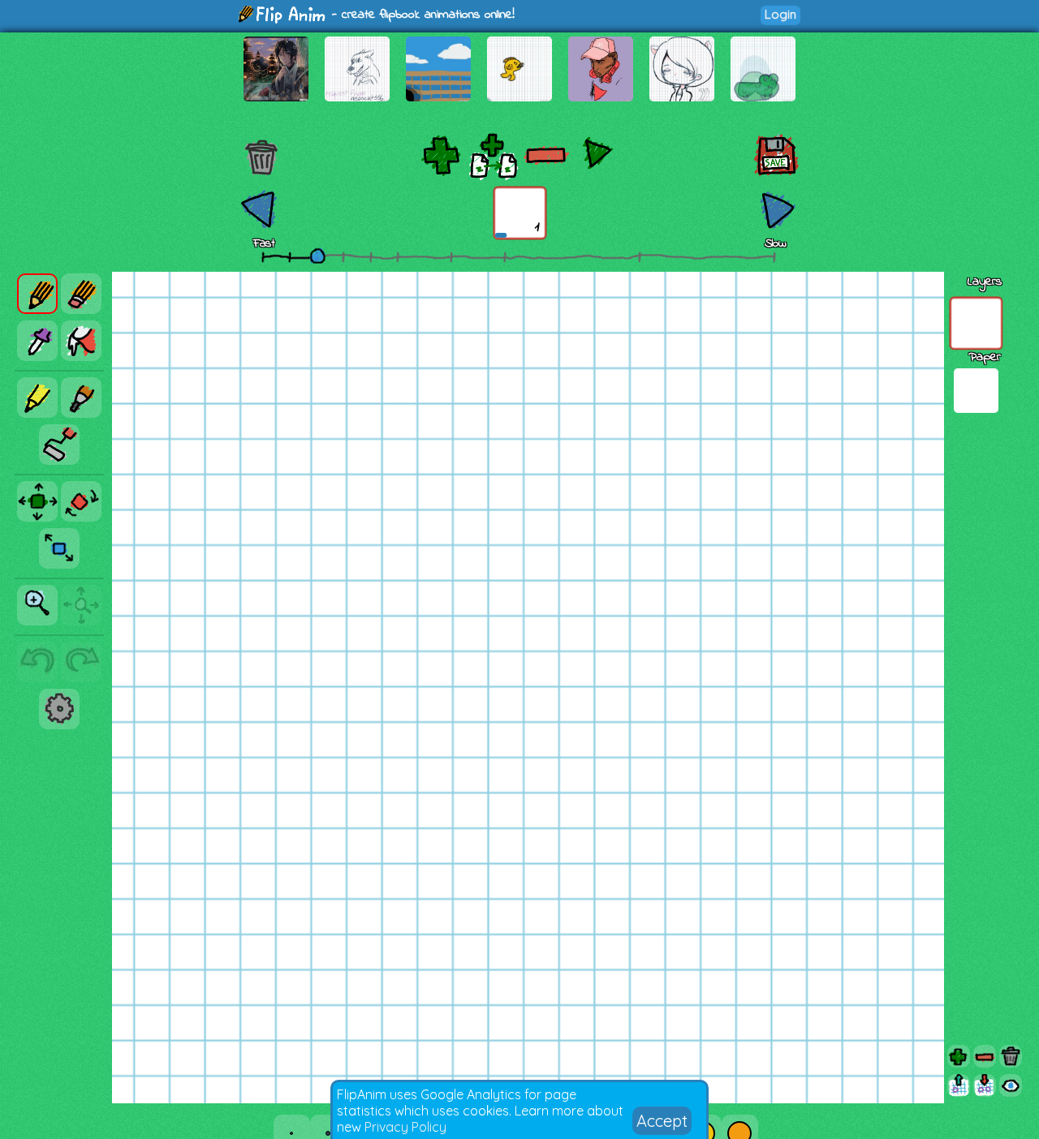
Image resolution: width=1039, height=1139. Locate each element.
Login (780, 14)
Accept (662, 1121)
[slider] (317, 255)
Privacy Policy (405, 1127)
